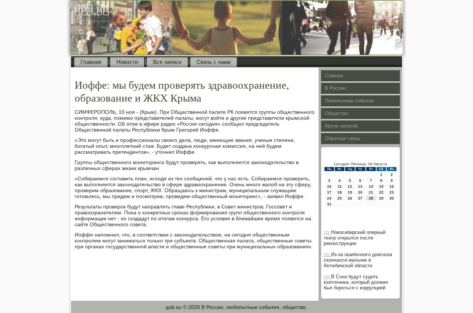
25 (339, 198)
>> (327, 232)
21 (371, 192)
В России (335, 88)
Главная (91, 62)
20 (360, 192)
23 (391, 192)
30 (391, 198)
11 (340, 186)
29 (381, 198)
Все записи (167, 62)
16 (391, 186)
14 (371, 186)
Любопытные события (349, 100)
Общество (336, 113)
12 (350, 186)
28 (371, 198)
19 (350, 192)
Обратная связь (342, 138)
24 (329, 198)
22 (381, 192)
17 (329, 192)
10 (329, 186)
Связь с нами (214, 62)
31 (329, 204)
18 (339, 192)
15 (381, 186)
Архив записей (341, 126)
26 (350, 198)
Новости (127, 62)
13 (360, 186)
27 (360, 198)
